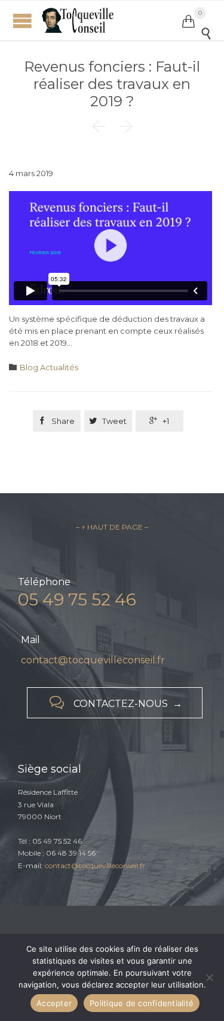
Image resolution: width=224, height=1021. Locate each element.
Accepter (54, 1003)
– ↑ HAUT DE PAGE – (112, 526)
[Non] (209, 977)
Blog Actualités (49, 367)
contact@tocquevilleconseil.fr (93, 660)
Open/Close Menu (22, 20)
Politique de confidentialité (142, 1003)
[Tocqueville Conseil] (112, 20)
